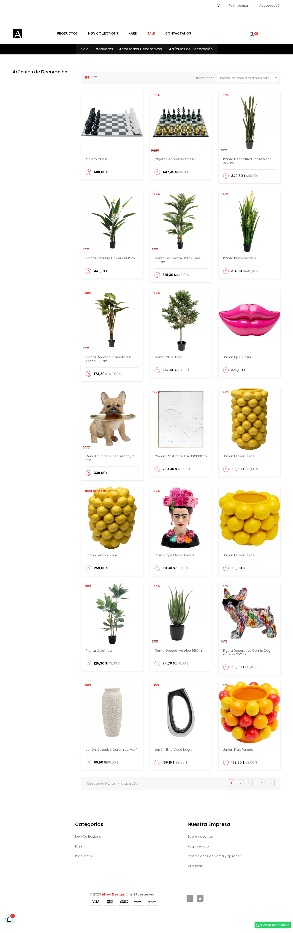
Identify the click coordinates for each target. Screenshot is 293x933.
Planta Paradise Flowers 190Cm (110, 258)
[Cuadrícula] (87, 77)
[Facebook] (190, 898)
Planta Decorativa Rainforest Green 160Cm (109, 359)
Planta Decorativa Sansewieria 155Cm (247, 161)
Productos (83, 856)
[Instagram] (200, 898)
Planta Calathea (99, 650)
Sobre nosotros (200, 836)
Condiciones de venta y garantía (214, 856)
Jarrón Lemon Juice (239, 456)
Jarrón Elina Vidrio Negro (174, 749)
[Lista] (94, 77)
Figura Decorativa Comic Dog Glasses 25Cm (246, 652)
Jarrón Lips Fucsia (237, 357)
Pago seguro (198, 846)
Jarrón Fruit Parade (238, 749)
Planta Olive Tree (168, 357)
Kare (78, 846)
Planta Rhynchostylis (239, 258)
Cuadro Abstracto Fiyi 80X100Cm (181, 456)
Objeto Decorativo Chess (175, 159)
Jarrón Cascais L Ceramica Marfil (112, 749)
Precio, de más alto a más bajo (249, 77)
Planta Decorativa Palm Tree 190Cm (177, 260)
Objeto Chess (97, 159)
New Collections (88, 836)
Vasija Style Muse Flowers (174, 555)
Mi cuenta (195, 866)
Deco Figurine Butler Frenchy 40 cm (111, 458)
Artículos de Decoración (40, 72)
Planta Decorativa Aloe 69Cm (178, 650)
